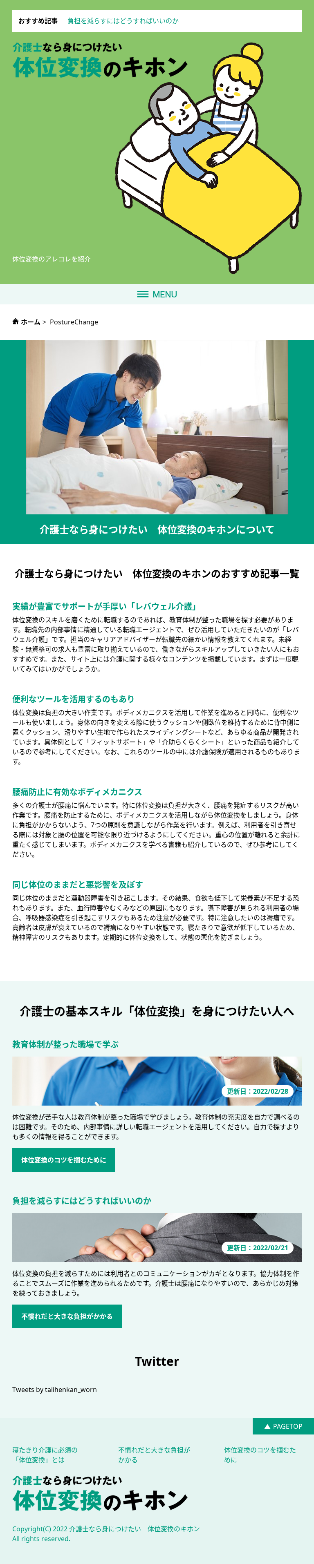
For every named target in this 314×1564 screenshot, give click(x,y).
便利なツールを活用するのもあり (73, 699)
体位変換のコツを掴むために (63, 1159)
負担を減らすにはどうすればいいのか (123, 20)
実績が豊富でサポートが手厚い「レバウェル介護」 (106, 606)
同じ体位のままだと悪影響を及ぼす (77, 884)
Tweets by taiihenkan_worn (54, 1389)
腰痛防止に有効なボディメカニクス (77, 792)
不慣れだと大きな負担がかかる (67, 1316)
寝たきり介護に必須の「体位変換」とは (45, 1455)
